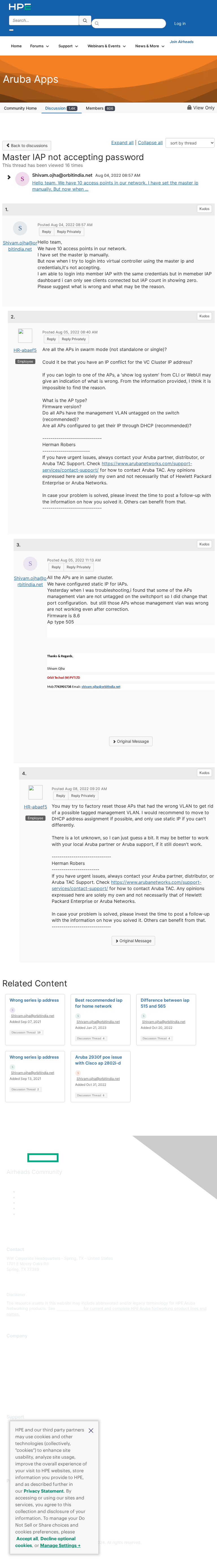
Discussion (60, 108)
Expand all (122, 142)
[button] (91, 1430)
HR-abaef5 (25, 350)
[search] (85, 20)
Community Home (20, 108)
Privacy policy (19, 1378)
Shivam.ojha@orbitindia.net (32, 1016)
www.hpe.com (69, 1308)
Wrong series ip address (34, 1000)
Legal (11, 1394)
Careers (13, 1352)
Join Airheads (182, 41)
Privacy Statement (44, 1491)
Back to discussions (28, 145)
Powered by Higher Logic (108, 1553)
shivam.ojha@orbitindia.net (101, 687)
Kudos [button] (204, 209)
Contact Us (16, 1361)
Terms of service (21, 1386)
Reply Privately (69, 231)
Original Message (132, 741)
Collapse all (150, 142)
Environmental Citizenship (30, 1369)
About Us (14, 1344)
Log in (180, 23)
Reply (46, 231)
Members (99, 108)
